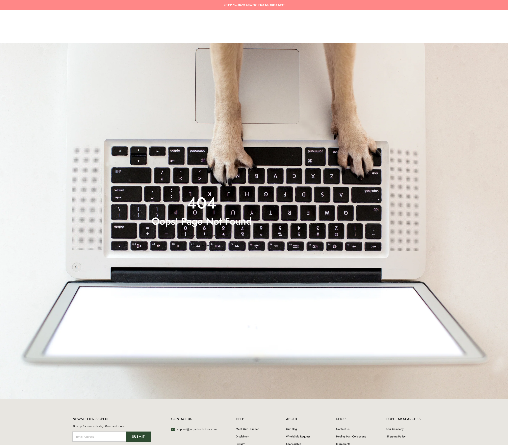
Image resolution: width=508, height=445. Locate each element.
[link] (201, 245)
